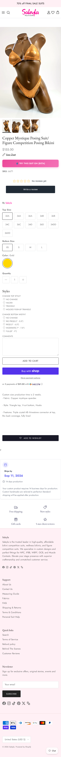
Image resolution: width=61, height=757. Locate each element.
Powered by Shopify (23, 747)
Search (5, 635)
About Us (6, 584)
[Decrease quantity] (5, 279)
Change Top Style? (11, 296)
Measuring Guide (10, 593)
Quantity (6, 273)
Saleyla (8, 202)
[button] (30, 384)
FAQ (4, 603)
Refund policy (8, 644)
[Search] (10, 12)
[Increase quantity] (23, 279)
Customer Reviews (11, 653)
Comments (7, 336)
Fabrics (5, 598)
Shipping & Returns (11, 607)
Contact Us (7, 589)
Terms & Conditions (11, 612)
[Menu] (3, 12)
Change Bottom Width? (14, 314)
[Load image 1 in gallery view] (30, 72)
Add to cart (30, 361)
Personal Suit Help (11, 617)
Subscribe (11, 693)
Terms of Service (10, 639)
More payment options (30, 378)
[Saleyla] (30, 12)
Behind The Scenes (11, 648)
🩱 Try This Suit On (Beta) (30, 163)
